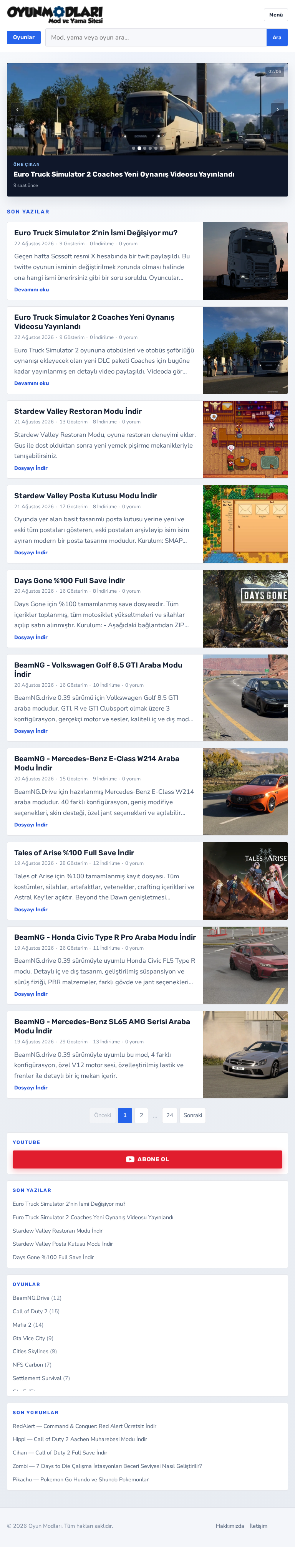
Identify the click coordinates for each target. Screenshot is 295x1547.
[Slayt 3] (144, 148)
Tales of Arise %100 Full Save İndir (74, 852)
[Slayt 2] (139, 148)
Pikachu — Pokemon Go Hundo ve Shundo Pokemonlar (81, 1479)
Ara (277, 37)
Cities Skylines (35, 1351)
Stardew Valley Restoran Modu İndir (58, 1231)
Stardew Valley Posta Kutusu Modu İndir (63, 1244)
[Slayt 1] (133, 148)
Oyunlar (24, 37)
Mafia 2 (28, 1325)
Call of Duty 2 (36, 1311)
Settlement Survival (41, 1378)
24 (169, 1115)
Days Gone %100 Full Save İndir (53, 1257)
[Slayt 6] (161, 148)
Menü (276, 15)
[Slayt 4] (150, 148)
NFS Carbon (32, 1364)
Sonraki (193, 1115)
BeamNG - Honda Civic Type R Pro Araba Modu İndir (105, 937)
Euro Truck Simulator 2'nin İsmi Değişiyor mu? (69, 1204)
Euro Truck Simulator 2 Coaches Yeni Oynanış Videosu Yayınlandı (93, 1217)
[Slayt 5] (155, 148)
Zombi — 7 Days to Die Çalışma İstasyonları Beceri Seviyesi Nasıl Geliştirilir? (107, 1466)
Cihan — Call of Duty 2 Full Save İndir (60, 1452)
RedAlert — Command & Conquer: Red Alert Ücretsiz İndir (84, 1426)
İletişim (258, 1526)
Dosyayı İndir (31, 468)
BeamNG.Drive (37, 1298)
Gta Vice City (33, 1338)
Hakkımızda (230, 1526)
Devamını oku (31, 289)
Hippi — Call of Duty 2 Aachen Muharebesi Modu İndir (80, 1439)
